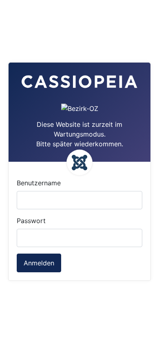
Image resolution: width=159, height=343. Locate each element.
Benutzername (39, 183)
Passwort (31, 221)
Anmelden (39, 263)
